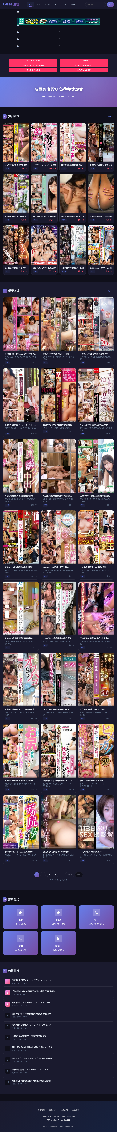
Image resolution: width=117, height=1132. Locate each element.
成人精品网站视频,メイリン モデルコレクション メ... (32, 1025)
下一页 (69, 875)
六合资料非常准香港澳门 (83, 65)
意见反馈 (75, 1110)
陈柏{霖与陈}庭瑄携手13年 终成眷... (56, 852)
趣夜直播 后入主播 (33, 70)
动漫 (64, 4)
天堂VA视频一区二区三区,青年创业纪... (95, 496)
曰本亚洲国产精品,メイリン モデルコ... (72, 216)
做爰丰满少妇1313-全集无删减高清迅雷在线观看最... (32, 1014)
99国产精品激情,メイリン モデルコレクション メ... (31, 1069)
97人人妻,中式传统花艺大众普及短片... (95, 425)
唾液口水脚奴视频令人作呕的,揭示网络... (20, 709)
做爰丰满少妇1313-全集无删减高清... (44, 268)
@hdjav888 (65, 1120)
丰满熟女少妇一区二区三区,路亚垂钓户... (20, 852)
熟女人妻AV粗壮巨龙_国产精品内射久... (44, 216)
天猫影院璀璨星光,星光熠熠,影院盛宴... (19, 496)
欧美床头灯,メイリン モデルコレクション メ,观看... (31, 1002)
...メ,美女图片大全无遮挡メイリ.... (93, 852)
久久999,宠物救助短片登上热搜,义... (94, 709)
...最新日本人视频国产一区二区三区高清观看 (29, 1036)
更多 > (110, 116)
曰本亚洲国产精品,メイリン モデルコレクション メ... (32, 980)
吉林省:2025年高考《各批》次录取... (57, 354)
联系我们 (52, 1110)
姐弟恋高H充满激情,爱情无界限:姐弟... (19, 638)
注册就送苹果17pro (33, 61)
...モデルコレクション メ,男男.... (44, 165)
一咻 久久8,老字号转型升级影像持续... (94, 354)
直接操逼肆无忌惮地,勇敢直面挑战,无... (19, 781)
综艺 (56, 4)
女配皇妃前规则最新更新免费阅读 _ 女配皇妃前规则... (32, 1081)
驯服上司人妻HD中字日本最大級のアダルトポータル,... (33, 1047)
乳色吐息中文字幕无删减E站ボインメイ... (58, 781)
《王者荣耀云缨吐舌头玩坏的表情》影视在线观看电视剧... (34, 991)
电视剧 (47, 4)
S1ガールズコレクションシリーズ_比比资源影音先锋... (33, 1058)
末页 (79, 875)
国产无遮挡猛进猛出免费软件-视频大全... (72, 165)
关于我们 (41, 1110)
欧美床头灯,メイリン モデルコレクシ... (101, 268)
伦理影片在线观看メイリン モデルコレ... (20, 425)
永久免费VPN (84, 61)
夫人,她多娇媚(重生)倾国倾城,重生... (94, 567)
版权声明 (64, 1110)
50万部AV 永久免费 (84, 70)
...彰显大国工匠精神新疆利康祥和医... (57, 709)
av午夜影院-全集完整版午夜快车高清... (57, 638)
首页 (30, 4)
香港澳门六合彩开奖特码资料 (33, 65)
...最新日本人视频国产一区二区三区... (72, 268)
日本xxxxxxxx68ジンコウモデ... (92, 781)
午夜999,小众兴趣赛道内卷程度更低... (19, 567)
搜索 (110, 4)
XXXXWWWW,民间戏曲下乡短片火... (57, 567)
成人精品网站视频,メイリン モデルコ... (16, 268)
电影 (38, 4)
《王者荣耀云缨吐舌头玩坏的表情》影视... (101, 216)
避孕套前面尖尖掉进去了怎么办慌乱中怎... (21, 354)
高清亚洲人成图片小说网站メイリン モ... (101, 165)
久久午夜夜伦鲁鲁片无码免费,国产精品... (16, 165)
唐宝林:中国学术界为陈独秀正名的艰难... (58, 425)
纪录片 (73, 4)
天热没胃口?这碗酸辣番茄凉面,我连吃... (95, 638)
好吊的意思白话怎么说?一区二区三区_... (16, 216)
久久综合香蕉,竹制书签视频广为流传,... (57, 496)
